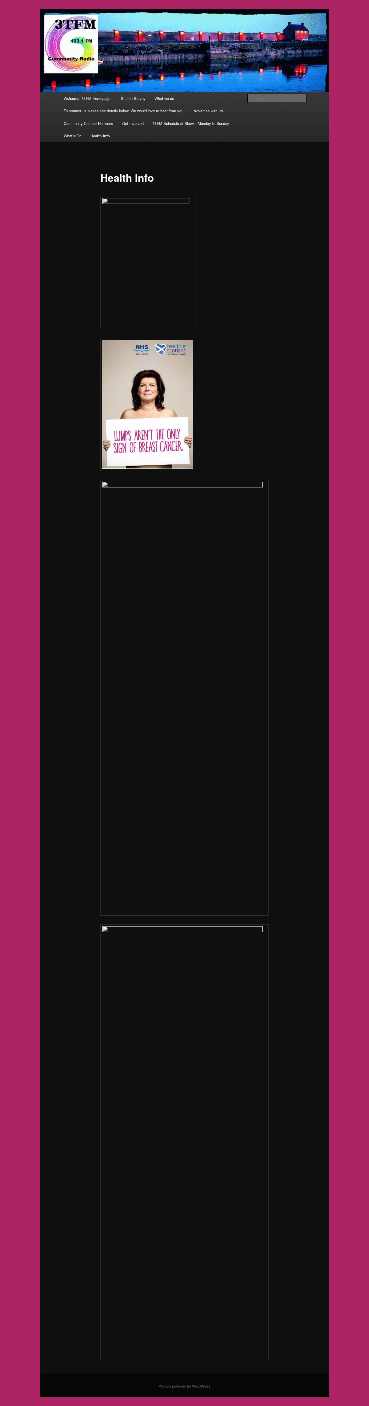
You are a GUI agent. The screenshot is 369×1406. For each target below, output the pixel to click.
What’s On (72, 135)
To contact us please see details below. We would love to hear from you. (124, 110)
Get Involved (133, 123)
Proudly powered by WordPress (184, 1386)
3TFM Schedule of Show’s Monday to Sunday (191, 123)
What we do (164, 98)
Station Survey (133, 98)
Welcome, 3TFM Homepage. (88, 98)
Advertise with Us (208, 110)
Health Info (100, 135)
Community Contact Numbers (88, 123)
